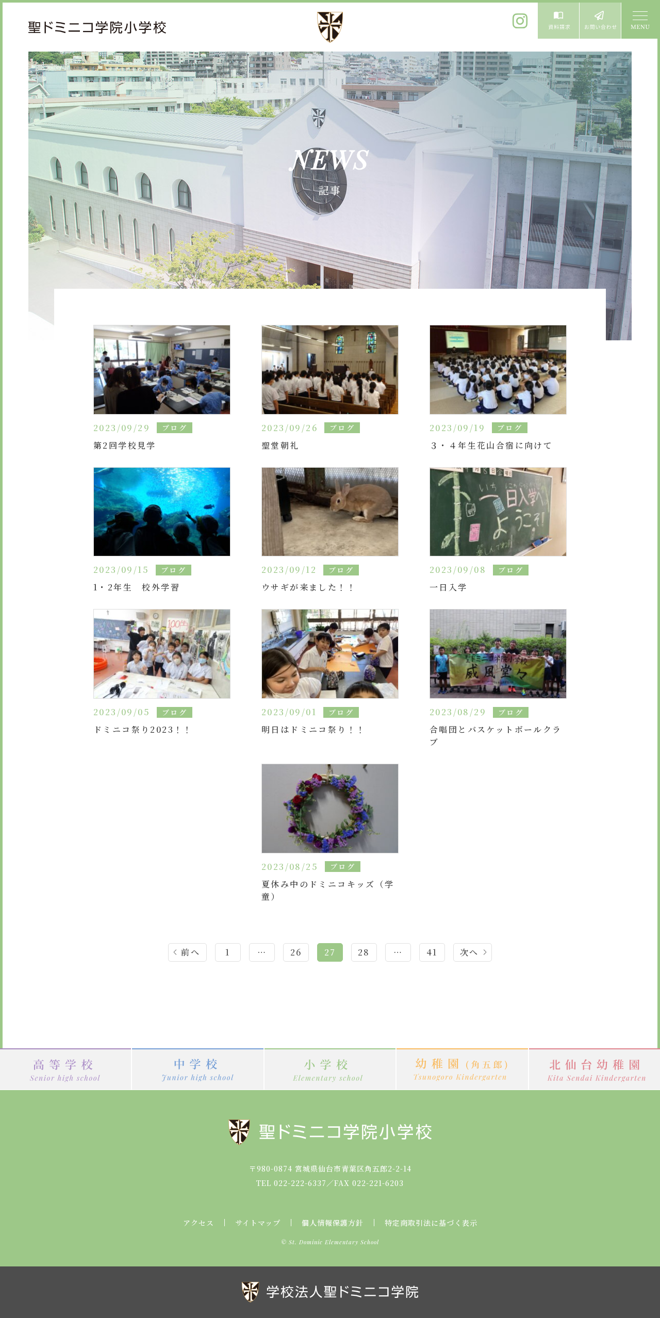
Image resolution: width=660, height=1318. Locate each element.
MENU (639, 21)
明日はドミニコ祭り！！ (313, 729)
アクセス (198, 1222)
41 (432, 952)
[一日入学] (498, 511)
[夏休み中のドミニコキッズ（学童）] (330, 807)
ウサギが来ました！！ (308, 587)
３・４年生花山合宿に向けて (491, 445)
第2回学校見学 (124, 445)
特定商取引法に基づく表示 (431, 1222)
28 (364, 952)
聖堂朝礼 (280, 445)
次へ (469, 952)
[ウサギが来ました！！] (330, 511)
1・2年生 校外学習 (136, 587)
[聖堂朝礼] (330, 368)
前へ (190, 952)
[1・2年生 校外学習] (162, 511)
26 (296, 952)
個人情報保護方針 (333, 1222)
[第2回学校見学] (162, 368)
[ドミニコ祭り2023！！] (162, 652)
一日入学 (449, 587)
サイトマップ (257, 1222)
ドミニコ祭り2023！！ (143, 729)
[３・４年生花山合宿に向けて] (498, 368)
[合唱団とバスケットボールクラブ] (498, 652)
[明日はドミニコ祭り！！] (330, 652)
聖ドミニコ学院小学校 (98, 27)
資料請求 (558, 21)
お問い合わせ (600, 21)
